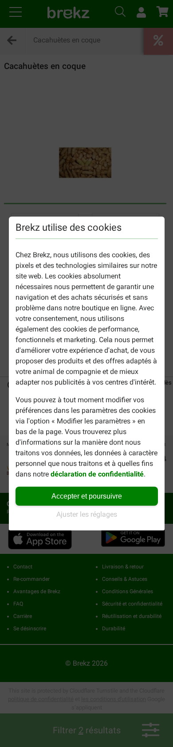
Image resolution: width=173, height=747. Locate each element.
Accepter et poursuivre (86, 496)
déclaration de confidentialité (97, 474)
